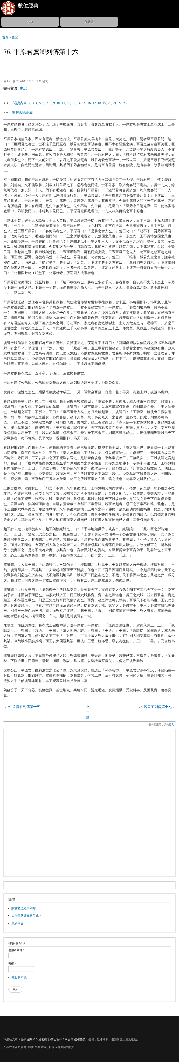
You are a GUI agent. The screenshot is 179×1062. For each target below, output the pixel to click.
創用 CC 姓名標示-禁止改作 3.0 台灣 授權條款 (56, 1039)
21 (114, 102)
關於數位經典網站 (23, 908)
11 (63, 102)
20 (109, 102)
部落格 (89, 22)
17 (94, 102)
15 (84, 102)
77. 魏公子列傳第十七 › (156, 706)
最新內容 (17, 923)
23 (125, 102)
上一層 (88, 711)
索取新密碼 (19, 978)
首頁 (30, 22)
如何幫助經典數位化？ (26, 916)
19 (104, 102)
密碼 (12, 964)
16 (89, 102)
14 (78, 102)
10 (58, 102)
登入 (171, 724)
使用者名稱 (16, 950)
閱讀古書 (20, 102)
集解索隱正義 (22, 112)
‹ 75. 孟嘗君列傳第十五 (22, 706)
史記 (15, 37)
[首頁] (8, 8)
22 (119, 102)
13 (73, 102)
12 (68, 102)
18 (99, 102)
